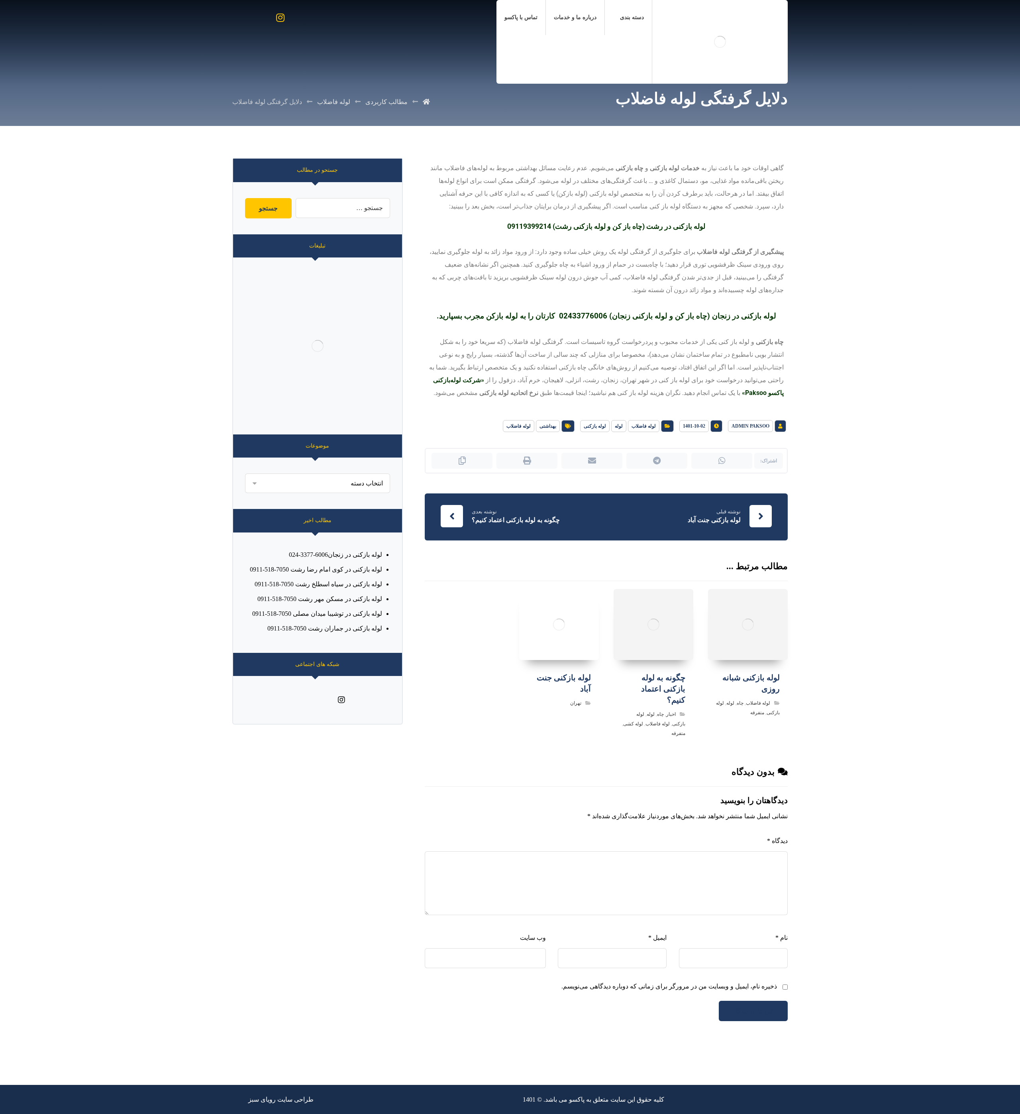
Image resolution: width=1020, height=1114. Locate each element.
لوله (619, 426)
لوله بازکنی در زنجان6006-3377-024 (335, 554)
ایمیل (657, 937)
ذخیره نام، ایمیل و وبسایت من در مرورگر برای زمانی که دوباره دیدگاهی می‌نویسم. (669, 986)
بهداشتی (547, 426)
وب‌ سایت (533, 937)
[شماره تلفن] (294, 700)
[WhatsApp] (261, 17)
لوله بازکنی (595, 426)
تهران (575, 703)
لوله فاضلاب (644, 426)
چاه (740, 703)
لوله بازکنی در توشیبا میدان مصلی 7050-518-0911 (317, 613)
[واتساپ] (325, 700)
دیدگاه (777, 840)
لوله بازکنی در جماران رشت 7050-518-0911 (324, 628)
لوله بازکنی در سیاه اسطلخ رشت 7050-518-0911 (318, 584)
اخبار (671, 714)
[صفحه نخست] (426, 101)
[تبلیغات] (317, 345)
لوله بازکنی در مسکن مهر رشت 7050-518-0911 (319, 598)
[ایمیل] (310, 700)
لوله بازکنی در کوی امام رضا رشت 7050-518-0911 (316, 569)
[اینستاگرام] (280, 17)
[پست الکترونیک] (241, 17)
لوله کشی (633, 724)
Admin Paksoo (750, 426)
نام (781, 937)
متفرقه (757, 712)
